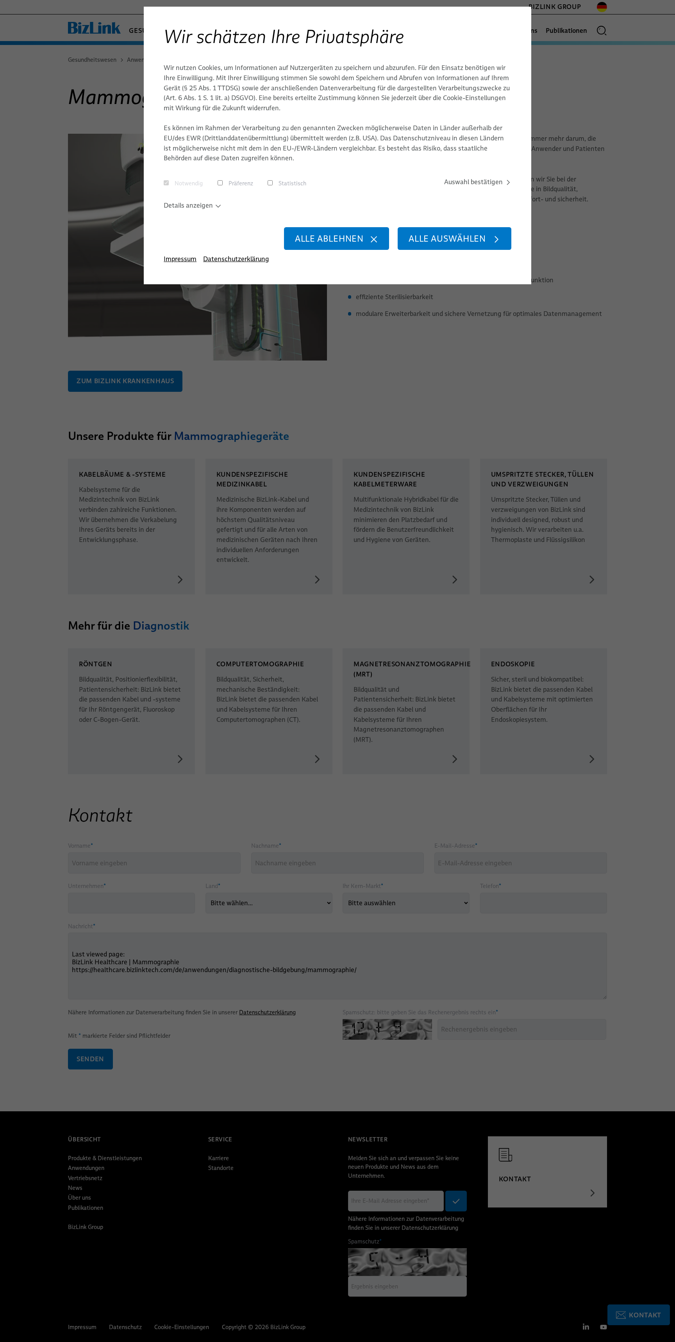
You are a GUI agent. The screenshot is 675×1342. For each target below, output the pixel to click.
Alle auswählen (447, 238)
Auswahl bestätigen (473, 182)
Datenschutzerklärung (236, 259)
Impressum (180, 259)
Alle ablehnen (329, 238)
